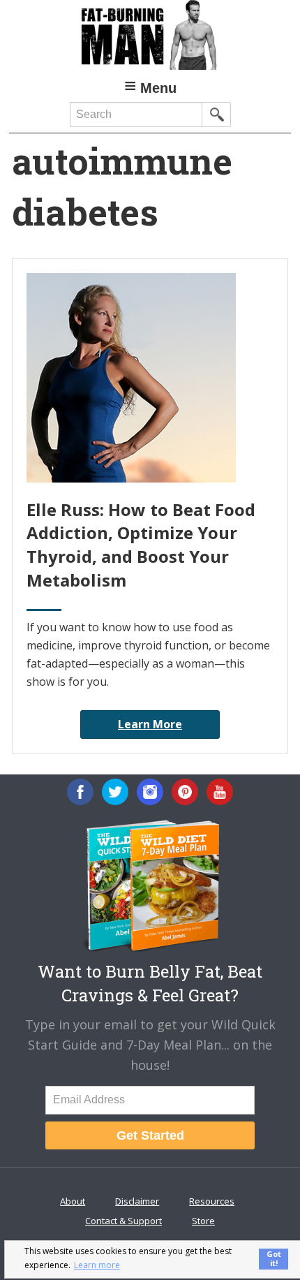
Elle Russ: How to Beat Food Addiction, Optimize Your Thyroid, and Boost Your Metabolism (141, 544)
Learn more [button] (97, 1265)
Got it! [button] (274, 1258)
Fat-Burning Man (150, 35)
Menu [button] (158, 88)
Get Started (150, 1135)
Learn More (150, 724)
